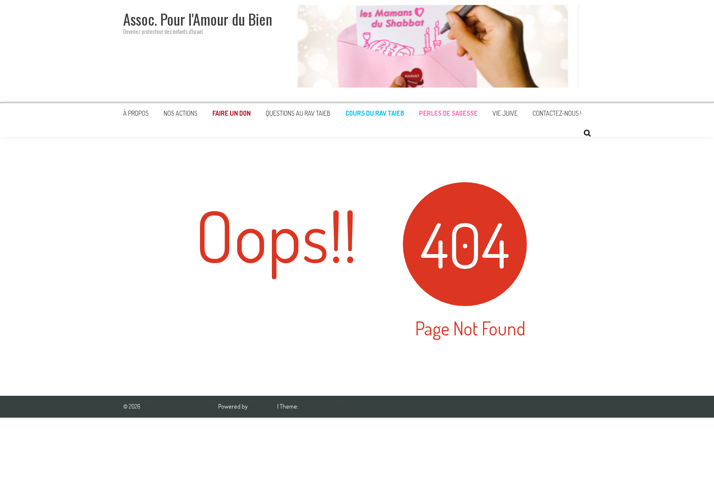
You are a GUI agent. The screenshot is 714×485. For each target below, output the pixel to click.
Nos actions (181, 113)
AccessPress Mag (321, 406)
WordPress (263, 406)
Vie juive (505, 113)
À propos (136, 113)
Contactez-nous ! (557, 113)
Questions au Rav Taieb (298, 113)
